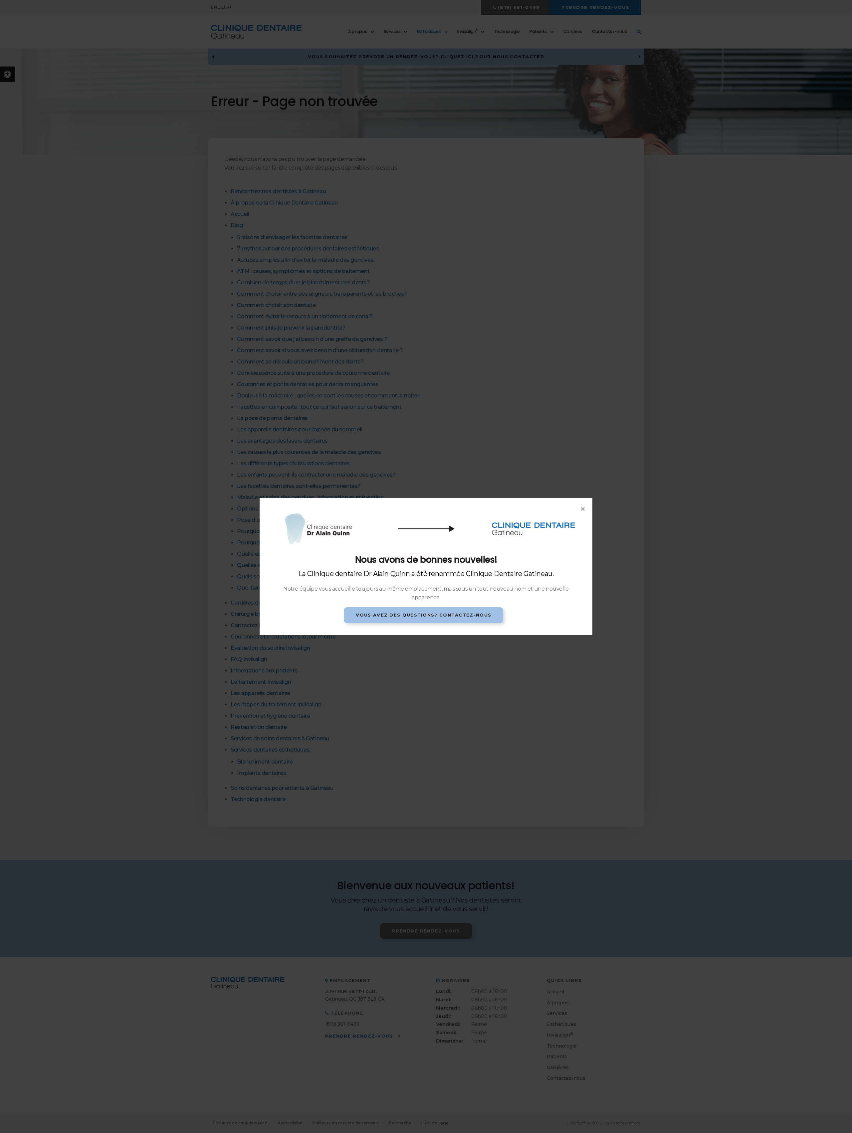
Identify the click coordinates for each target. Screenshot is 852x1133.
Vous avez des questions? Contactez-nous (423, 615)
